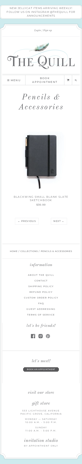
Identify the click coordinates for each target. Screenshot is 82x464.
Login (37, 30)
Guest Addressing (41, 309)
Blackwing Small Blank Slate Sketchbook (41, 198)
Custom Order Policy (41, 297)
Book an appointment (41, 369)
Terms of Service (41, 314)
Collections (29, 251)
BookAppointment (44, 80)
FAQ (41, 303)
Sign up (47, 30)
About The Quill (41, 275)
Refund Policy (41, 292)
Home (14, 251)
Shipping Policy (41, 286)
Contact (41, 280)
